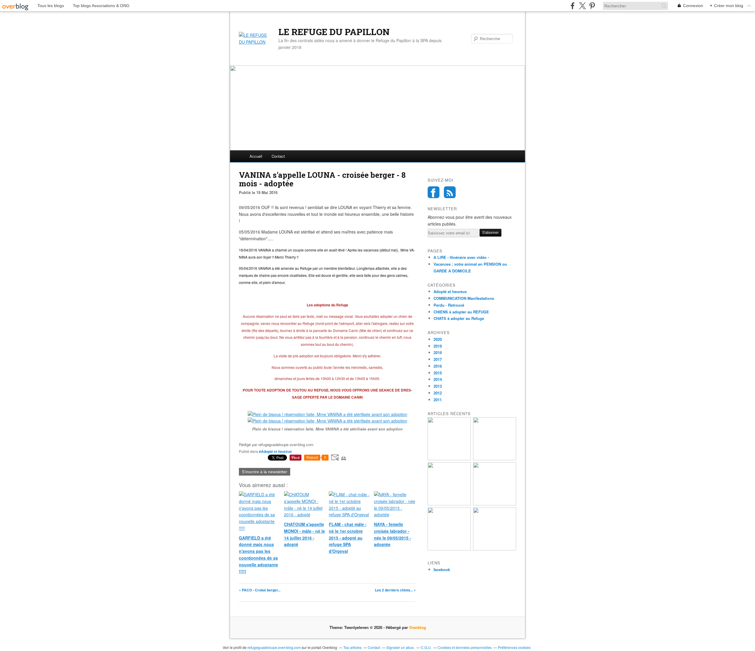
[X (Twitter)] (582, 5)
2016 (438, 366)
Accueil (256, 156)
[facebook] (572, 5)
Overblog (417, 627)
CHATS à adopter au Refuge (459, 318)
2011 (438, 399)
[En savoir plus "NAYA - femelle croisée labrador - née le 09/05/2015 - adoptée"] (494, 549)
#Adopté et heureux (275, 451)
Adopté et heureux (450, 291)
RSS (450, 192)
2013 (438, 386)
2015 (438, 373)
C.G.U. (426, 647)
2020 (438, 339)
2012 (438, 393)
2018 (438, 352)
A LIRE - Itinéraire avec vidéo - (461, 257)
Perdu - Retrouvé (449, 305)
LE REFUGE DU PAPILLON (334, 32)
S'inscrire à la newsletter (264, 471)
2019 (438, 346)
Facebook (433, 192)
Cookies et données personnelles (465, 647)
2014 (438, 379)
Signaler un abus (400, 647)
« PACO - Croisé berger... (259, 590)
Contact (278, 156)
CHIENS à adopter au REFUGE (461, 312)
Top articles (352, 647)
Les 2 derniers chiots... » (395, 590)
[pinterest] (592, 5)
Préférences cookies (514, 647)
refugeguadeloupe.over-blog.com (274, 647)
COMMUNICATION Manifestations (464, 298)
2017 (438, 359)
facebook (442, 569)
